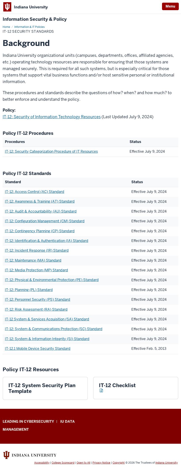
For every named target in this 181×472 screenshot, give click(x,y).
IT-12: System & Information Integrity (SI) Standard (47, 339)
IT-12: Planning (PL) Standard (29, 289)
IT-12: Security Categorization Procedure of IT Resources (51, 151)
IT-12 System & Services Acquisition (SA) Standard (47, 319)
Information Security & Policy (35, 19)
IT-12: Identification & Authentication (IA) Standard (46, 240)
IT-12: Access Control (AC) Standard (34, 191)
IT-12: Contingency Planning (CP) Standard (40, 231)
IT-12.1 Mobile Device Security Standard (37, 348)
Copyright (119, 462)
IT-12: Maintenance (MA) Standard (33, 260)
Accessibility (41, 462)
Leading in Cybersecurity (28, 421)
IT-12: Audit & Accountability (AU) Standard (41, 211)
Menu (170, 6)
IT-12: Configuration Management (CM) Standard (45, 221)
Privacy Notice (101, 462)
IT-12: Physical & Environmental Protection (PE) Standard (52, 280)
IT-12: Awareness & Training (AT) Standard (40, 201)
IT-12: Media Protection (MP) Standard (36, 270)
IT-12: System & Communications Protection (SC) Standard (53, 329)
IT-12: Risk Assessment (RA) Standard (36, 309)
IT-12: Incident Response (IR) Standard (37, 250)
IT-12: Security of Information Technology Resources (52, 116)
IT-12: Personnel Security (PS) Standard (37, 299)
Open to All (83, 462)
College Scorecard (63, 462)
